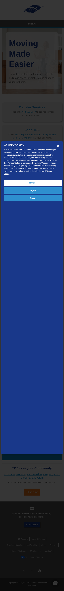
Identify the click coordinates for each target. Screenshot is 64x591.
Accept (33, 198)
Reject (33, 190)
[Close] (58, 146)
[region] (32, 298)
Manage (32, 183)
